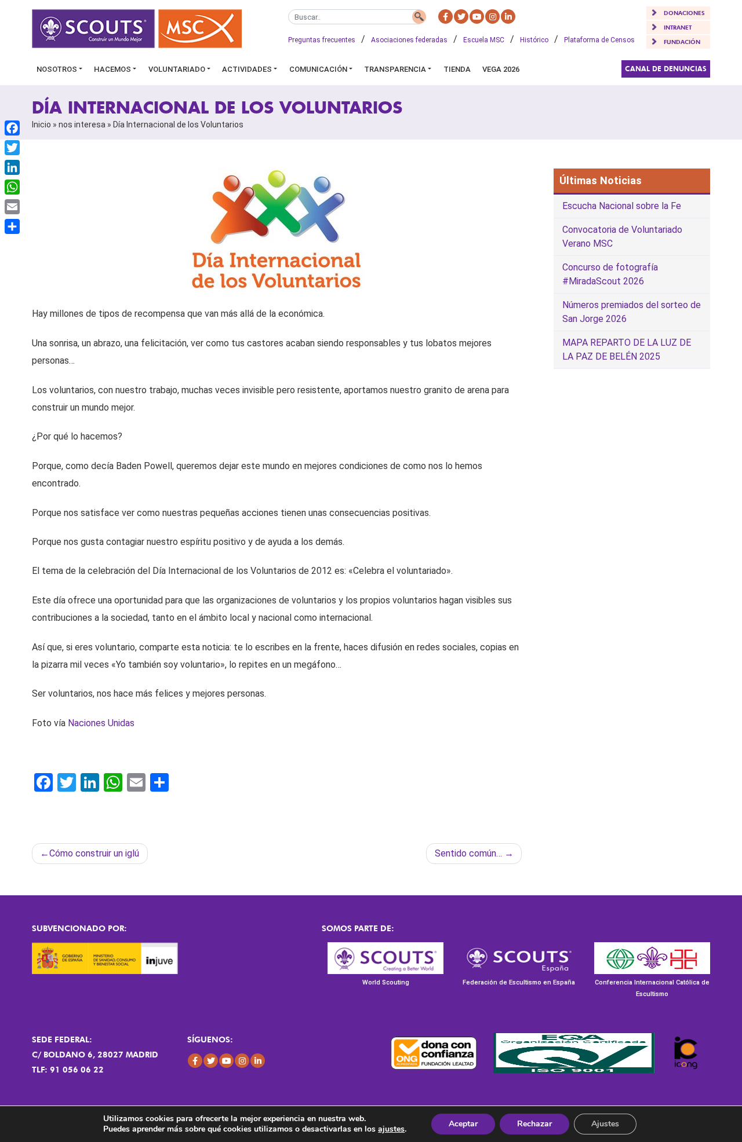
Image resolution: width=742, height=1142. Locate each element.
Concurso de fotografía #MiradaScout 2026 (610, 274)
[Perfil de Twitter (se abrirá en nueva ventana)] (461, 16)
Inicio (41, 124)
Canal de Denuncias (666, 68)
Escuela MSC (483, 40)
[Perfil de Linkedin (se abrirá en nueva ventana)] (508, 16)
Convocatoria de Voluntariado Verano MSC (622, 236)
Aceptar (463, 1123)
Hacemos (112, 69)
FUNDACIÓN (682, 41)
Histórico (534, 40)
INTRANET (678, 27)
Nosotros (57, 69)
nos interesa (82, 124)
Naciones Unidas (101, 723)
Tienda (457, 69)
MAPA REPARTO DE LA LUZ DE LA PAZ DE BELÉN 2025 (626, 349)
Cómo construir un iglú (94, 853)
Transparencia (395, 69)
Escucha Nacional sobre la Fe (621, 205)
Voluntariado (176, 69)
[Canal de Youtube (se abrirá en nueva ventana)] (477, 16)
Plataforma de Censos (599, 40)
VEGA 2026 (500, 69)
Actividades (247, 69)
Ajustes (605, 1123)
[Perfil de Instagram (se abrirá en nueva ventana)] (492, 16)
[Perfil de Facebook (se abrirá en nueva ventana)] (445, 16)
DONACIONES (684, 12)
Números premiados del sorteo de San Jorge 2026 (631, 311)
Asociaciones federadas (409, 40)
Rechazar (534, 1123)
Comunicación (318, 69)
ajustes (391, 1129)
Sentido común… (468, 853)
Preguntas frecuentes (321, 40)
